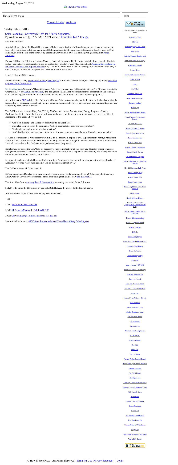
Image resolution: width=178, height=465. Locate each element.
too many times (84, 176)
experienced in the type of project (43, 80)
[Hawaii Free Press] (75, 6)
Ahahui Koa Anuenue (33, 91)
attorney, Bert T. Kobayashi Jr (40, 182)
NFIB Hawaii (135, 335)
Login (120, 460)
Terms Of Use (84, 460)
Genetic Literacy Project (135, 98)
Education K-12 (70, 37)
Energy (84, 37)
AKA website (28, 100)
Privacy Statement (103, 460)
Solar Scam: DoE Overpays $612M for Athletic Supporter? (37, 33)
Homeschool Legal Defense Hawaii (135, 241)
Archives (71, 22)
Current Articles (55, 22)
